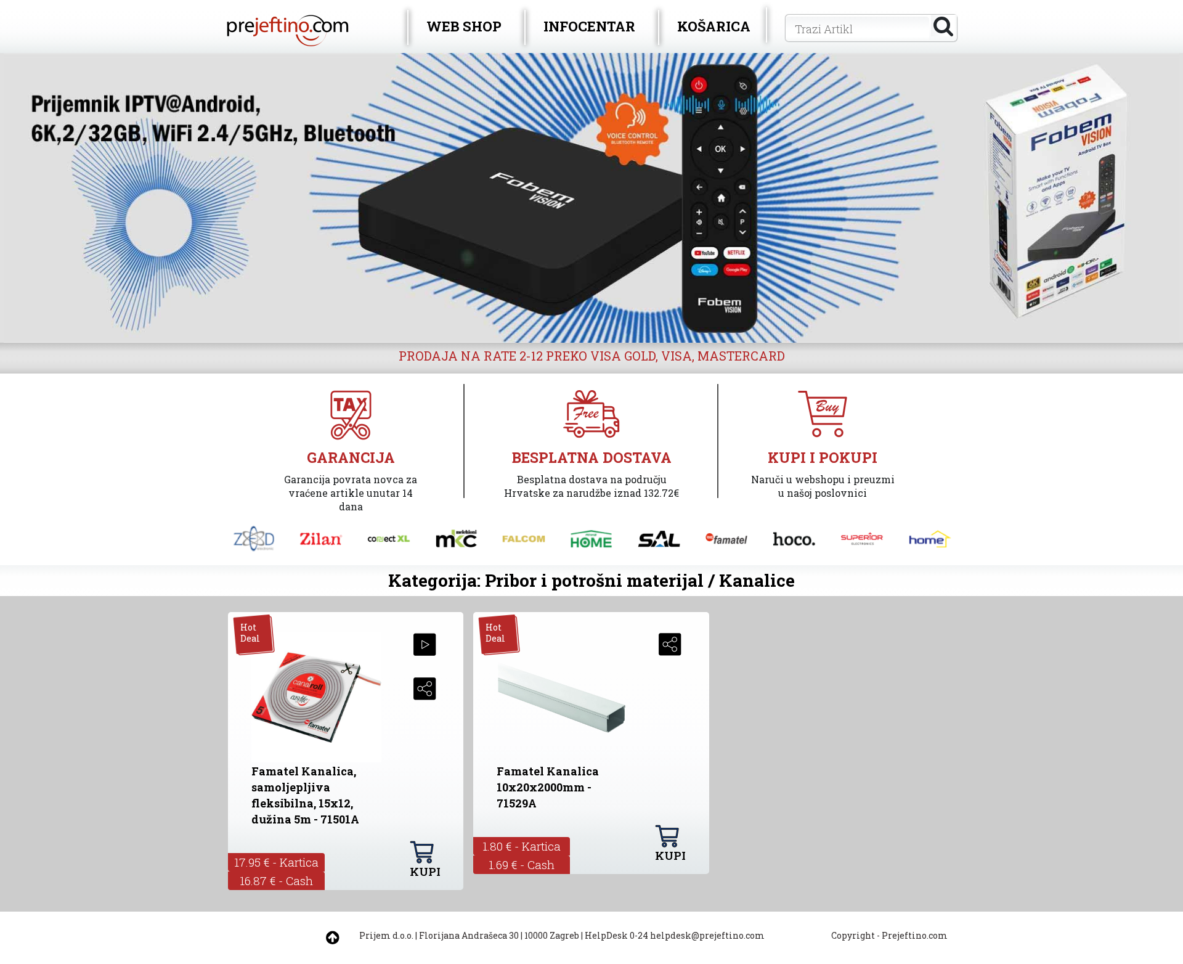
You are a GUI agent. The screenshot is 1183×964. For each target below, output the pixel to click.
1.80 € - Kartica (521, 846)
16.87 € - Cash (276, 880)
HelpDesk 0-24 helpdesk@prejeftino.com (675, 935)
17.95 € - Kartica (276, 862)
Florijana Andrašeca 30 (469, 935)
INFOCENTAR (589, 26)
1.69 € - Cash (522, 864)
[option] (591, 198)
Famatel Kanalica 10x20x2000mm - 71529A (548, 787)
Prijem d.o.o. (386, 935)
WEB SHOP (464, 26)
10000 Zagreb (551, 935)
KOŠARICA (713, 26)
